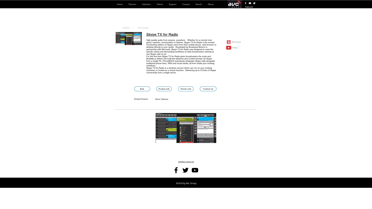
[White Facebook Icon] (245, 3)
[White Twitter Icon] (254, 3)
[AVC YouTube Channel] (249, 3)
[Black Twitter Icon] (185, 170)
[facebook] (176, 170)
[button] (129, 44)
